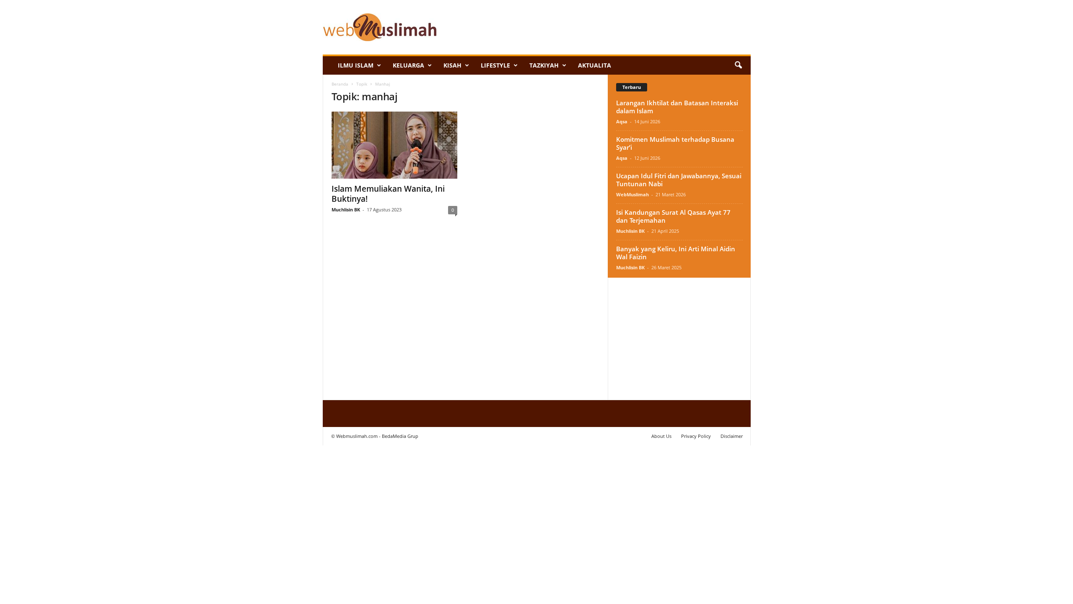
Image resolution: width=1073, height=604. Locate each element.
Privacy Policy (696, 436)
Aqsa (621, 121)
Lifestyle (495, 65)
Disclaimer (732, 436)
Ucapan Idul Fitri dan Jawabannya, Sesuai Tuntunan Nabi (678, 180)
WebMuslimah (632, 194)
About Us (661, 436)
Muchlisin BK (346, 209)
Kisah (452, 65)
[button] (738, 65)
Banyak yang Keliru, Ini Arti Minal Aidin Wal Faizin (675, 253)
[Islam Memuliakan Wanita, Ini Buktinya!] (394, 145)
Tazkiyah (544, 65)
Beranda (340, 84)
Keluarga (408, 65)
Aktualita (594, 65)
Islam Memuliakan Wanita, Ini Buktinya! (388, 193)
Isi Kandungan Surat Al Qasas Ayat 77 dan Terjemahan (673, 216)
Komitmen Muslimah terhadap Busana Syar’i (675, 143)
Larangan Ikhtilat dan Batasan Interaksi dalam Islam (677, 107)
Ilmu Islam (355, 65)
